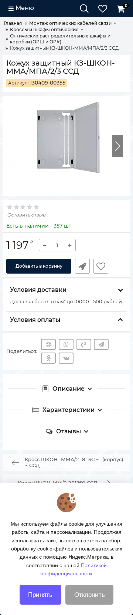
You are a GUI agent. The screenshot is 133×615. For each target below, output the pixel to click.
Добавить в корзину (39, 266)
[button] (117, 146)
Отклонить (89, 594)
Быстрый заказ (82, 266)
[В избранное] (100, 266)
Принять (40, 594)
